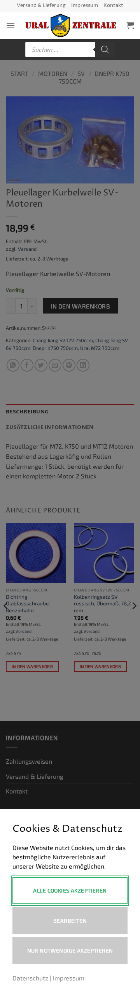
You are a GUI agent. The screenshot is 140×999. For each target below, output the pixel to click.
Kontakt (113, 5)
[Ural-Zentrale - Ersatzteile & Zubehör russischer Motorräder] (71, 25)
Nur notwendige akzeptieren (70, 950)
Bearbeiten (70, 920)
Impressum (84, 5)
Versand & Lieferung (41, 5)
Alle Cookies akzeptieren (70, 890)
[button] (10, 25)
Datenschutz (30, 978)
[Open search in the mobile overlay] (70, 49)
